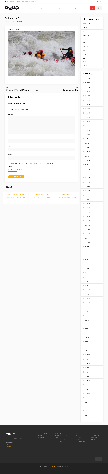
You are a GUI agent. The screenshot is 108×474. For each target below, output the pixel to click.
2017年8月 (87, 402)
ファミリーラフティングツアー (62, 439)
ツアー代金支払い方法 (80, 441)
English (93, 439)
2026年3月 (87, 100)
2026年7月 (87, 82)
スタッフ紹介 (41, 437)
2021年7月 (87, 264)
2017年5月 (87, 415)
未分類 (84, 62)
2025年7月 (87, 117)
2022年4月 (87, 238)
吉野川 (25, 79)
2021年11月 (87, 246)
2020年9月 (87, 290)
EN (100, 8)
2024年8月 (87, 147)
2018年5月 (87, 376)
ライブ (84, 50)
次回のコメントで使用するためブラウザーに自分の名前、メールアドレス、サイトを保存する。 (33, 163)
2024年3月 (87, 169)
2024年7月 (87, 151)
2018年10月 (87, 354)
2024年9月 (87, 143)
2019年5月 (87, 341)
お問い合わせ (102, 1)
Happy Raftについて (29, 8)
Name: (9, 138)
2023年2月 (87, 203)
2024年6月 (87, 156)
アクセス (82, 8)
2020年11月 (87, 281)
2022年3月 (87, 242)
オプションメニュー (87, 23)
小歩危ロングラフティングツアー (62, 435)
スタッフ (85, 39)
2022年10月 (87, 212)
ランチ (84, 54)
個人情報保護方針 (95, 435)
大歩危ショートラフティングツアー (63, 437)
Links (92, 433)
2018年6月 (87, 372)
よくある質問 (78, 437)
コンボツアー (60, 8)
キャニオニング (51, 8)
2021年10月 (87, 251)
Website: (10, 154)
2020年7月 (87, 298)
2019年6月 (87, 337)
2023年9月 (87, 177)
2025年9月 (87, 108)
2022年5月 (87, 233)
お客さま (85, 27)
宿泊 (76, 8)
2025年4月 (87, 130)
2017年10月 (87, 393)
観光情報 (85, 65)
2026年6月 (87, 87)
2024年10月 (87, 138)
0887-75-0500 (10, 1)
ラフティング (41, 8)
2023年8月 (87, 182)
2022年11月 (87, 208)
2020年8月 (87, 294)
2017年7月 (87, 406)
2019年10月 (87, 320)
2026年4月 (87, 95)
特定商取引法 (94, 437)
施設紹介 (40, 435)
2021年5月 (87, 272)
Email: (9, 146)
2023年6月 (87, 190)
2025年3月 (87, 134)
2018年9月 (87, 359)
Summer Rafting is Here (41, 194)
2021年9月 (87, 255)
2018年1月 (87, 389)
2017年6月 (87, 410)
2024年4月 (87, 164)
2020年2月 (87, 311)
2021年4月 (87, 277)
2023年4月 (87, 199)
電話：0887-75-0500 (11, 446)
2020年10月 (87, 285)
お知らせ (85, 31)
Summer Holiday (67, 194)
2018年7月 (87, 367)
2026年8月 (87, 78)
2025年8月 (87, 113)
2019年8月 (87, 328)
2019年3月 (87, 350)
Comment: (10, 114)
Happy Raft (53, 466)
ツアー (14, 21)
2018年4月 (87, 380)
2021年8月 (87, 259)
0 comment (19, 21)
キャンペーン (86, 35)
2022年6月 (87, 229)
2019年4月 (87, 346)
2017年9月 (87, 397)
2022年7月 (87, 225)
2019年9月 (87, 324)
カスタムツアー (69, 8)
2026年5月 (87, 91)
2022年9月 (87, 216)
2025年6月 (87, 121)
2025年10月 (87, 104)
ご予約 (92, 8)
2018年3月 (87, 385)
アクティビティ (12, 79)
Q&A (87, 8)
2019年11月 (87, 315)
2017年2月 (87, 419)
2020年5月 (87, 307)
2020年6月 (87, 303)
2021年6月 (87, 268)
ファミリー (85, 46)
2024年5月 (87, 160)
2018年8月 (87, 363)
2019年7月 (87, 333)
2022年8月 (87, 221)
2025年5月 (87, 126)
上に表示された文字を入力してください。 (18, 170)
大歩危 (30, 79)
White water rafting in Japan (16, 194)
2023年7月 (87, 186)
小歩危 (34, 79)
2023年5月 (87, 195)
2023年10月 (87, 173)
